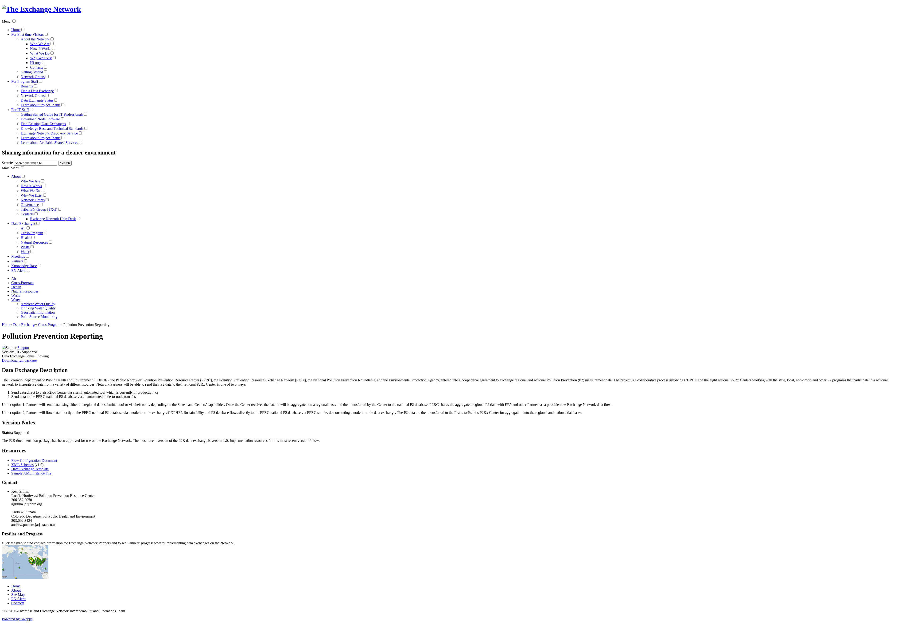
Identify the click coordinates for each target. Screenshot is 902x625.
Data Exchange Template (30, 469)
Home (15, 30)
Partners (17, 261)
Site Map (18, 595)
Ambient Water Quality (38, 304)
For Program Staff (24, 81)
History (35, 63)
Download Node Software (40, 119)
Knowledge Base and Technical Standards (52, 129)
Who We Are (40, 44)
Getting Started (32, 72)
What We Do (40, 53)
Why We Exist (41, 58)
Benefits (27, 86)
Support (23, 348)
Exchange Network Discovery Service (49, 133)
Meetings (18, 256)
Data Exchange (24, 325)
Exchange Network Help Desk (53, 219)
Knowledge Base (24, 266)
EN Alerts (18, 271)
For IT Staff (20, 110)
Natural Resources (34, 242)
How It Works (40, 49)
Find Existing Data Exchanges (43, 124)
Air (23, 228)
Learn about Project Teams (40, 105)
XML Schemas (22, 465)
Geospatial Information (38, 312)
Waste (25, 247)
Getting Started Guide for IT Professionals (52, 114)
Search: (7, 163)
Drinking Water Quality (38, 308)
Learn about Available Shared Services (49, 143)
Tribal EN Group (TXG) (39, 209)
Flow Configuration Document (34, 461)
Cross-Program (32, 233)
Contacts (36, 67)
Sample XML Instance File (31, 473)
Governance (30, 205)
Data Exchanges (23, 223)
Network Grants (33, 77)
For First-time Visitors (27, 34)
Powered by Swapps (17, 619)
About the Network (35, 39)
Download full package (19, 360)
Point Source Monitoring (39, 317)
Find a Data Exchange (37, 91)
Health (26, 238)
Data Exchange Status (37, 100)
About (16, 176)
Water (25, 252)
